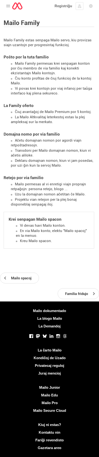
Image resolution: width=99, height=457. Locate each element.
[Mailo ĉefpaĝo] (17, 6)
